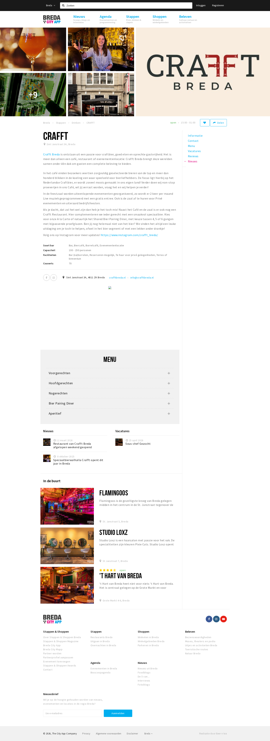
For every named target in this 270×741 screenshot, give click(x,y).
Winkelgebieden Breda (151, 641)
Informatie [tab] (195, 135)
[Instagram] (53, 277)
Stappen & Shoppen (56, 631)
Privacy (86, 733)
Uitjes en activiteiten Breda (201, 645)
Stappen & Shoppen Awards (59, 665)
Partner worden (52, 653)
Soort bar (48, 245)
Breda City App (52, 645)
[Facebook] (46, 277)
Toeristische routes (196, 649)
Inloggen (201, 5)
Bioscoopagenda (101, 672)
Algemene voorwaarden (108, 733)
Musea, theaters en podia (200, 641)
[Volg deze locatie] (205, 122)
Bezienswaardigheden (198, 637)
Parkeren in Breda (148, 645)
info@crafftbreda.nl (142, 277)
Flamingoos (113, 493)
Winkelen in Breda (148, 637)
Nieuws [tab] (192, 161)
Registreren (218, 5)
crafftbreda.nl (117, 277)
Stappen (96, 631)
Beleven (190, 631)
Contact (47, 669)
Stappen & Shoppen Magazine (60, 641)
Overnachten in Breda (103, 645)
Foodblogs (144, 672)
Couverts (48, 263)
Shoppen (143, 631)
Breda (49, 5)
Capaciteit (49, 250)
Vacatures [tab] (194, 151)
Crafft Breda (51, 154)
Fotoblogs (144, 684)
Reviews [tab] (193, 156)
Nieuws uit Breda (148, 668)
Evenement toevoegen (56, 661)
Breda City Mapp (52, 649)
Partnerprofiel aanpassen (58, 657)
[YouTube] (223, 619)
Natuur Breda (193, 653)
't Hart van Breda (120, 576)
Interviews (144, 680)
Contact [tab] (193, 141)
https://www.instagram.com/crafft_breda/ (129, 235)
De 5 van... (144, 676)
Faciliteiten (49, 255)
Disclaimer (132, 733)
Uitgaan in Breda (100, 641)
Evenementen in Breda (104, 668)
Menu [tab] (191, 146)
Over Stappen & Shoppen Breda (62, 637)
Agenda (95, 663)
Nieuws (142, 663)
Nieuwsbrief (50, 694)
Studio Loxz (113, 532)
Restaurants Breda (102, 637)
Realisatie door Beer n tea (213, 733)
